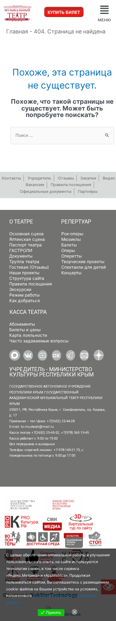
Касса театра (28, 312)
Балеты (69, 244)
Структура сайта (26, 278)
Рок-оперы (72, 233)
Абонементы (22, 324)
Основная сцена (26, 233)
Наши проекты (24, 272)
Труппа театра (24, 261)
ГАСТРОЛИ (20, 250)
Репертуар (76, 222)
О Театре (21, 222)
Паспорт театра (25, 244)
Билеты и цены (25, 329)
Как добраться (24, 300)
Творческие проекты (82, 261)
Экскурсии (20, 289)
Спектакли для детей (83, 267)
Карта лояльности (28, 335)
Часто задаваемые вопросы (38, 340)
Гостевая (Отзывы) (29, 267)
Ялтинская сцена (27, 239)
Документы (20, 256)
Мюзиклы (71, 239)
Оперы (68, 250)
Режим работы (24, 295)
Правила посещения (30, 283)
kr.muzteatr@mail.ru (37, 427)
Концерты (71, 272)
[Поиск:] (62, 135)
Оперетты (71, 256)
